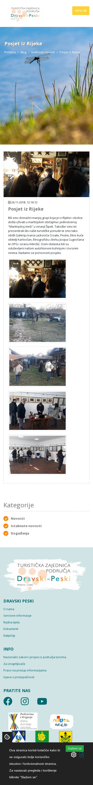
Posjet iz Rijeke (26, 209)
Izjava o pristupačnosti (18, 677)
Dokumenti (10, 629)
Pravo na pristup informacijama (24, 670)
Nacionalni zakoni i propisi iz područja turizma (34, 657)
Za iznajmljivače (14, 664)
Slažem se (75, 748)
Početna (10, 52)
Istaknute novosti (43, 52)
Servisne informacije (17, 615)
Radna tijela (11, 622)
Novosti (18, 518)
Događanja (20, 533)
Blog (23, 52)
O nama (8, 609)
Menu (79, 10)
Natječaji (9, 635)
